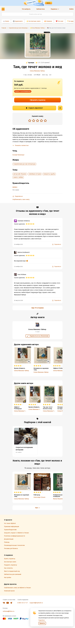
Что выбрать (26, 9)
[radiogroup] (37, 121)
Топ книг (60, 21)
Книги (7, 21)
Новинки (49, 21)
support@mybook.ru (36, 603)
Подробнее (41, 620)
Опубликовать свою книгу (20, 199)
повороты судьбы (49, 174)
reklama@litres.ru (8, 611)
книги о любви (18, 177)
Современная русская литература (24, 164)
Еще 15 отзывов (38, 308)
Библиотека (41, 9)
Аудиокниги (18, 21)
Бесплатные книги (34, 21)
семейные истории (35, 174)
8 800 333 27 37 (22, 603)
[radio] (29, 120)
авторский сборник (19, 174)
